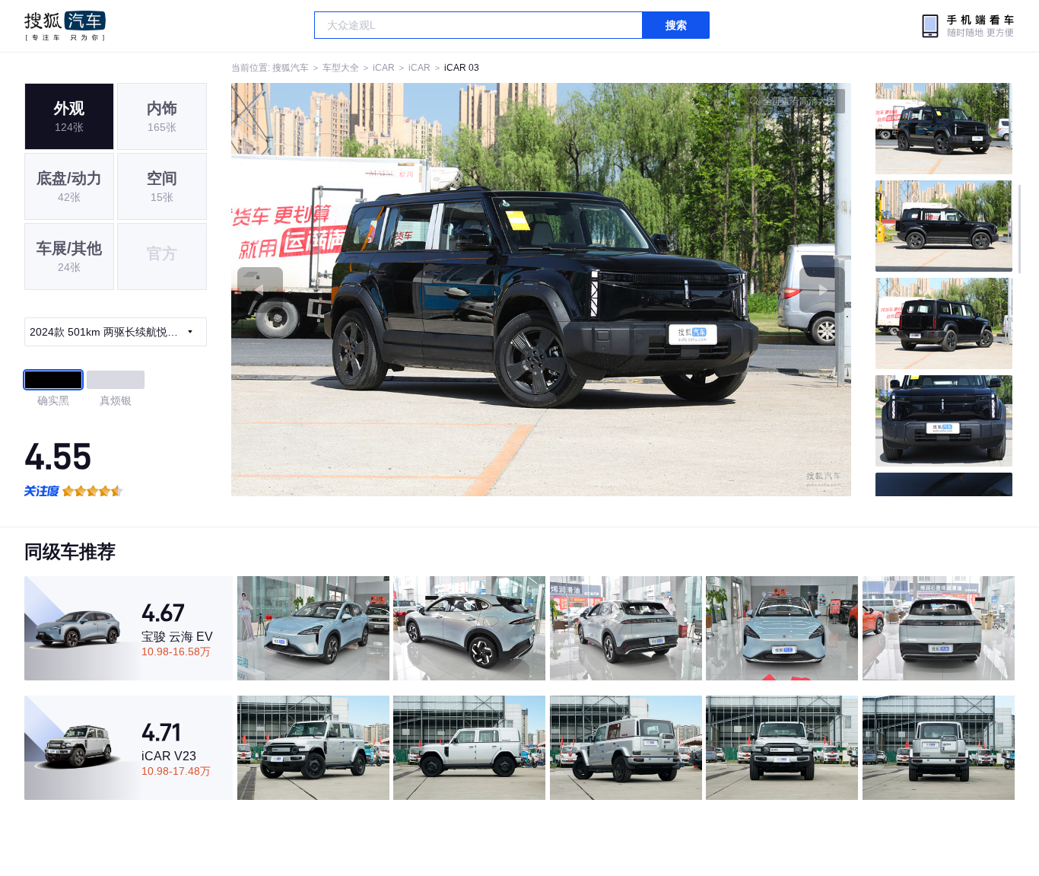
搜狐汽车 (65, 26)
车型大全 (341, 67)
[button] (386, 289)
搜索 (676, 25)
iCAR (384, 67)
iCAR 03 (461, 67)
